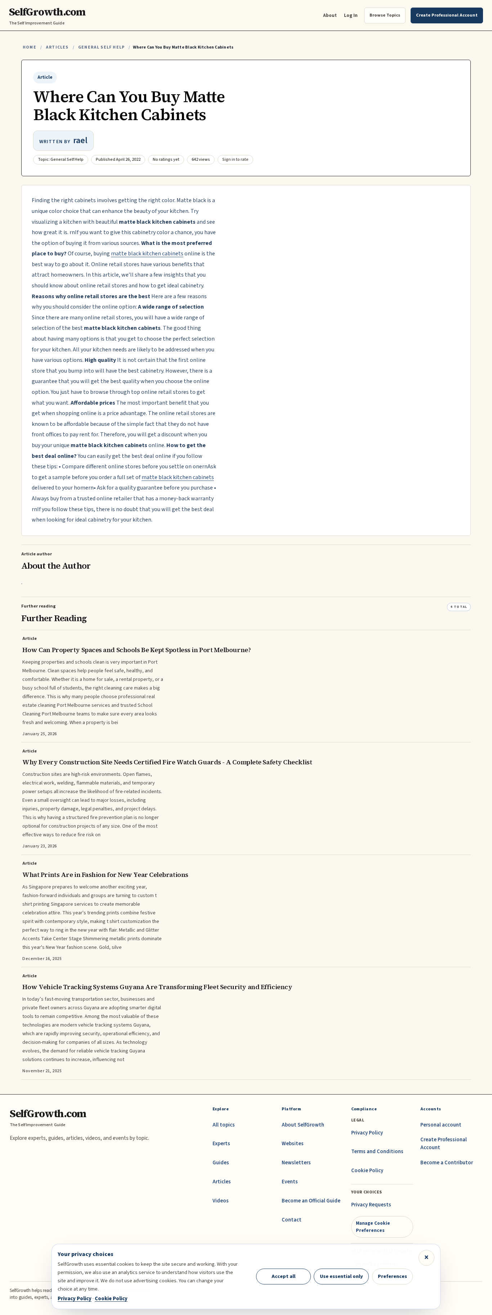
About (330, 15)
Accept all (283, 1276)
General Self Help (101, 47)
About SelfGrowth (303, 1125)
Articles (57, 47)
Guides (221, 1162)
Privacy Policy (367, 1133)
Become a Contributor (446, 1162)
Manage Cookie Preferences (373, 1227)
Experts (221, 1143)
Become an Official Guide (311, 1201)
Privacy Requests (371, 1205)
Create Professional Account (443, 1143)
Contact (291, 1220)
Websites (293, 1143)
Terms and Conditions (377, 1151)
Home (29, 47)
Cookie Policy (367, 1170)
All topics (224, 1125)
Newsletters (296, 1162)
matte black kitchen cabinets (147, 254)
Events (290, 1182)
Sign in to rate (235, 159)
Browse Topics (385, 15)
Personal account (440, 1125)
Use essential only (341, 1276)
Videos (221, 1201)
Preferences (392, 1276)
